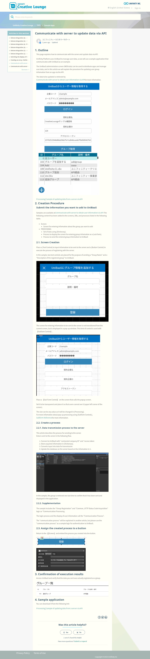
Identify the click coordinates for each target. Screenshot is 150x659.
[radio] (66, 632)
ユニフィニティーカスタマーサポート (56, 39)
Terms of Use (40, 653)
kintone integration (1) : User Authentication (20, 54)
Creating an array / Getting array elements (20, 60)
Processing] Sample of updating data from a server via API (59, 199)
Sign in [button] (138, 8)
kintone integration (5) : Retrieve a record (20, 41)
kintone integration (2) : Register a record (20, 50)
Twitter (102, 617)
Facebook (99, 617)
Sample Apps (49, 25)
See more (25, 70)
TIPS (39, 25)
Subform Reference (44, 417)
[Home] (27, 5)
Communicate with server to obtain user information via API (20, 66)
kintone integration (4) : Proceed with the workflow (20, 44)
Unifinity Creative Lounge (23, 25)
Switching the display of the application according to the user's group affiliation (20, 57)
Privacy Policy (23, 653)
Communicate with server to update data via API (20, 63)
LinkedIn (105, 617)
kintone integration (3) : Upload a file (20, 47)
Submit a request (80, 641)
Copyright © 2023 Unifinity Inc (106, 657)
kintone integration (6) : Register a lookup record (20, 38)
